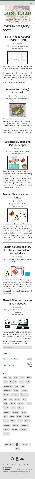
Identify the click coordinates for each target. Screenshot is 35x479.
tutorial (27, 310)
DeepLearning (8, 386)
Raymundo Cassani (17, 21)
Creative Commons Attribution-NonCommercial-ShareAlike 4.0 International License (17, 472)
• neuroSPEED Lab (10, 359)
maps (20, 99)
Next (17, 448)
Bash (22, 377)
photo (12, 416)
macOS (6, 408)
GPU (24, 399)
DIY (17, 386)
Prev (6, 445)
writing (6, 434)
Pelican (9, 467)
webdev (14, 429)
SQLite (27, 421)
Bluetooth (16, 310)
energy (16, 390)
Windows (28, 259)
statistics (6, 425)
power (19, 416)
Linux (26, 46)
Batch (29, 377)
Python (27, 151)
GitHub (17, 259)
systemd (15, 425)
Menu (30, 3)
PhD (5, 416)
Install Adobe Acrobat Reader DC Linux (17, 38)
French (6, 395)
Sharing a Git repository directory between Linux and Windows (17, 250)
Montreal (25, 99)
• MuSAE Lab (8, 365)
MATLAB (21, 151)
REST (12, 421)
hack (21, 46)
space (19, 421)
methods (6, 412)
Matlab (24, 204)
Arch (17, 46)
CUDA (28, 382)
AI (10, 377)
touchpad (24, 425)
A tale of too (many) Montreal (17, 91)
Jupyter (12, 403)
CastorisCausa (18, 13)
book (21, 382)
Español (24, 390)
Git (13, 259)
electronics (7, 390)
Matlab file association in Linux (17, 196)
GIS (16, 99)
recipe (6, 421)
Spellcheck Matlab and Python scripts (17, 143)
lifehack (21, 403)
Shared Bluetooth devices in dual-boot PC (17, 302)
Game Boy (15, 395)
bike (5, 382)
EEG (23, 386)
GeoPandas (24, 395)
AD (5, 377)
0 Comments (18, 48)
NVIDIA (24, 412)
